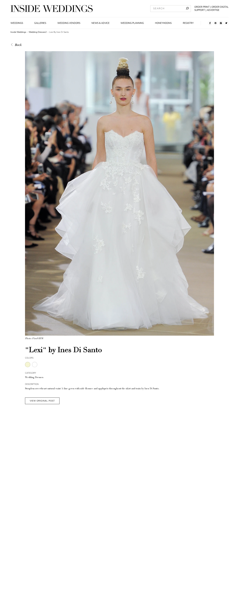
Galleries (40, 23)
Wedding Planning (132, 23)
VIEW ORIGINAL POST (42, 400)
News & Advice (101, 23)
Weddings (16, 23)
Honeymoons (163, 23)
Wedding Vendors (68, 23)
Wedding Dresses (34, 377)
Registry (188, 23)
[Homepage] (51, 8)
